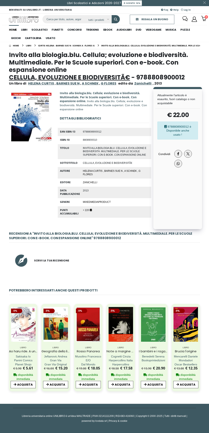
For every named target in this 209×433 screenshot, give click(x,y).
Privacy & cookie (118, 421)
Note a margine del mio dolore (130, 351)
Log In (187, 9)
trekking (92, 30)
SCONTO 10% (132, 3)
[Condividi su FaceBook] (178, 154)
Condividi (164, 154)
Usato (50, 38)
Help (176, 9)
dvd (138, 30)
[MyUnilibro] (194, 19)
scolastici (39, 30)
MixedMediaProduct (97, 201)
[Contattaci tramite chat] (185, 19)
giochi (16, 38)
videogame (153, 30)
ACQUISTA (25, 385)
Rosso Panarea (88, 351)
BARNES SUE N (68, 83)
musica (171, 30)
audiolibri (124, 30)
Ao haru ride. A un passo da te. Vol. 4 (37, 351)
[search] (116, 19)
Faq (165, 9)
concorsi (74, 30)
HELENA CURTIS (41, 83)
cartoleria (33, 38)
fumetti (57, 30)
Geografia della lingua (58, 351)
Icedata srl (101, 421)
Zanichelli (90, 182)
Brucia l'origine (186, 351)
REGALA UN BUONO (154, 19)
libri (24, 30)
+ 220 (86, 210)
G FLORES (108, 83)
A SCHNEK (90, 83)
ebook (107, 30)
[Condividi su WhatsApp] (178, 163)
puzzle (185, 30)
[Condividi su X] (188, 154)
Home (13, 30)
